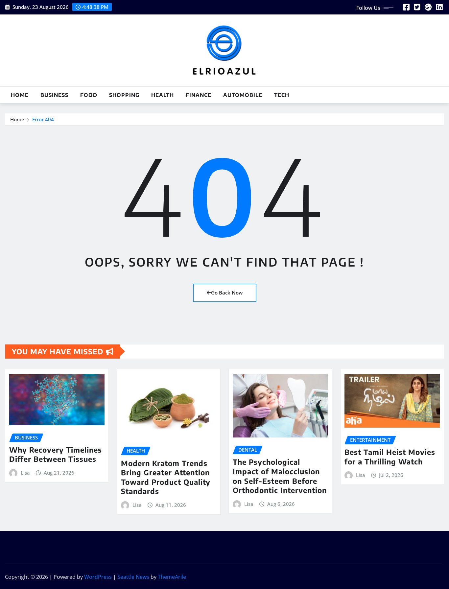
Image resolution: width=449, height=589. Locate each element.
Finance (198, 95)
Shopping (124, 95)
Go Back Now (227, 292)
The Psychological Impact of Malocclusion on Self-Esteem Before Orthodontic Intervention (280, 476)
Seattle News (133, 576)
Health (162, 95)
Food (88, 95)
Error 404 (43, 119)
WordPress (98, 576)
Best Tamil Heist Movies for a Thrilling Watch (389, 456)
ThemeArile (172, 576)
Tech (281, 95)
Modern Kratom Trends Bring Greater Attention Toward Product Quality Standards (165, 477)
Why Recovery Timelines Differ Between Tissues (55, 454)
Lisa (25, 472)
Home (20, 95)
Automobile (242, 95)
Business (54, 95)
